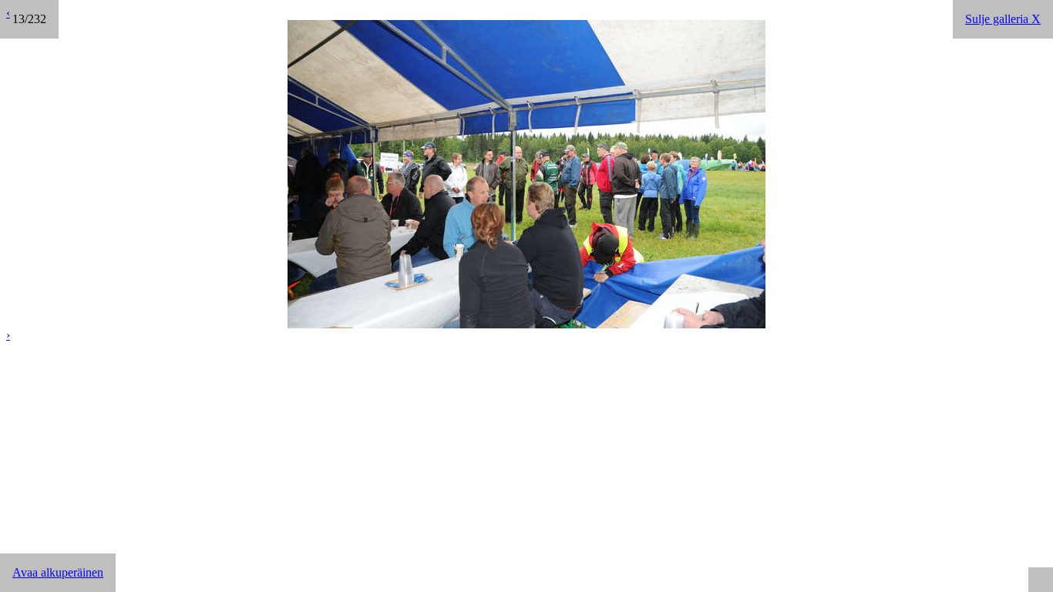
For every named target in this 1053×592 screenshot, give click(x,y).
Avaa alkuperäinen (57, 572)
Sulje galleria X (1003, 18)
